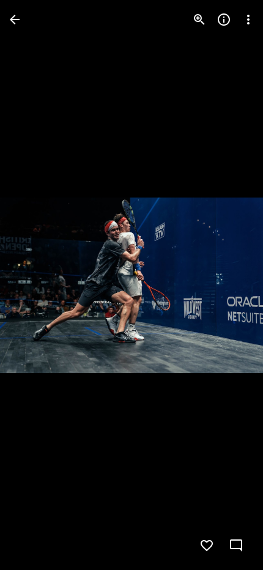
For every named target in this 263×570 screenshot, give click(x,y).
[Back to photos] (14, 19)
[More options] (248, 19)
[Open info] (224, 19)
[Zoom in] (199, 19)
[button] (34, 285)
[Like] (206, 545)
